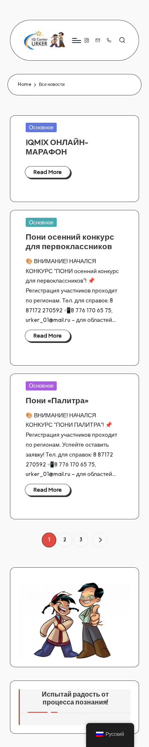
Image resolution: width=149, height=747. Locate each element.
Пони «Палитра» (57, 400)
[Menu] (76, 40)
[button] (100, 540)
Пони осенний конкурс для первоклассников (70, 241)
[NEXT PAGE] (100, 540)
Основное (41, 127)
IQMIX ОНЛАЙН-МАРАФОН (57, 147)
